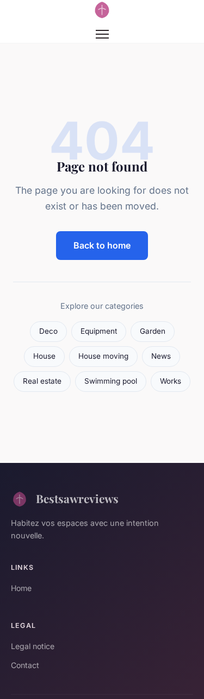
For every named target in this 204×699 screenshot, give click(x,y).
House (44, 356)
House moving (103, 356)
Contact (25, 665)
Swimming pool (110, 381)
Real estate (42, 381)
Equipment (99, 331)
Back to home (102, 245)
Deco (48, 331)
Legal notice (32, 646)
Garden (152, 331)
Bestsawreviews (77, 498)
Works (170, 381)
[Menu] (102, 34)
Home (21, 588)
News (161, 356)
